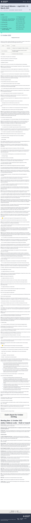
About (18, 518)
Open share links (29, 9)
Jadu (7, 520)
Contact (25, 518)
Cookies (18, 519)
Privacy (21, 519)
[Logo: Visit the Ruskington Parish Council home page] (4, 1)
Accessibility (21, 518)
